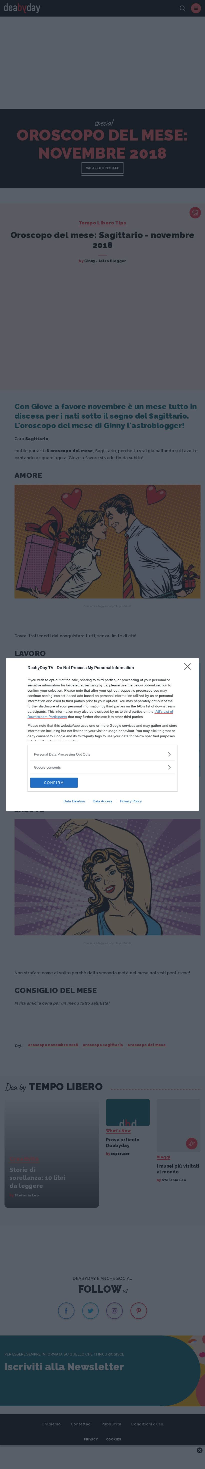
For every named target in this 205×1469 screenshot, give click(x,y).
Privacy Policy (131, 801)
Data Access (102, 801)
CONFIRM (54, 783)
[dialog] (102, 734)
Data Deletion (74, 801)
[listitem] (102, 754)
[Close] (189, 668)
